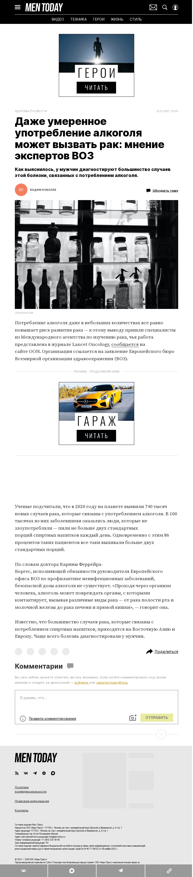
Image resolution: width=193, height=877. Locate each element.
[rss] (17, 773)
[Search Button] (165, 7)
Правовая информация (32, 801)
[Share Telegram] (120, 870)
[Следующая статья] (96, 734)
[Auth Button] (175, 7)
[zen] (44, 773)
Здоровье (22, 111)
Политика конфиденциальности (30, 790)
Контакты (21, 810)
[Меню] (17, 7)
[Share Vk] (23, 870)
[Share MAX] (71, 870)
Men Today (44, 7)
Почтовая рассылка (153, 7)
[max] (53, 773)
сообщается (125, 344)
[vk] (26, 773)
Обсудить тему (165, 190)
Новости (39, 111)
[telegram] (35, 773)
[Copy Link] (169, 870)
